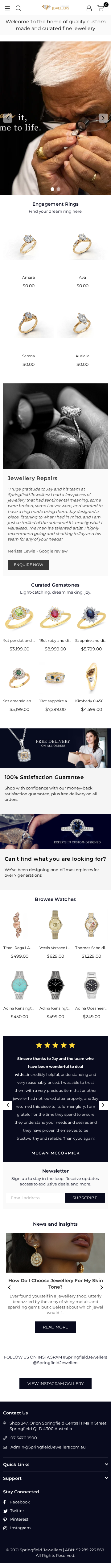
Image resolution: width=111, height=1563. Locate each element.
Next (103, 118)
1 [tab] (52, 189)
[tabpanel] (55, 118)
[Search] (18, 7)
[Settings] (89, 7)
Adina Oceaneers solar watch (91, 1008)
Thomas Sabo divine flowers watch (91, 947)
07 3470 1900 (23, 1437)
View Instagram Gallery (55, 1383)
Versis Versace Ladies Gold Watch (55, 947)
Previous (7, 118)
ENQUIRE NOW (28, 564)
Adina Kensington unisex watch (19, 1008)
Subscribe (85, 1197)
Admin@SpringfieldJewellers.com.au (48, 1447)
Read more (55, 1326)
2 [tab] (59, 189)
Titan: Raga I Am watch (19, 947)
